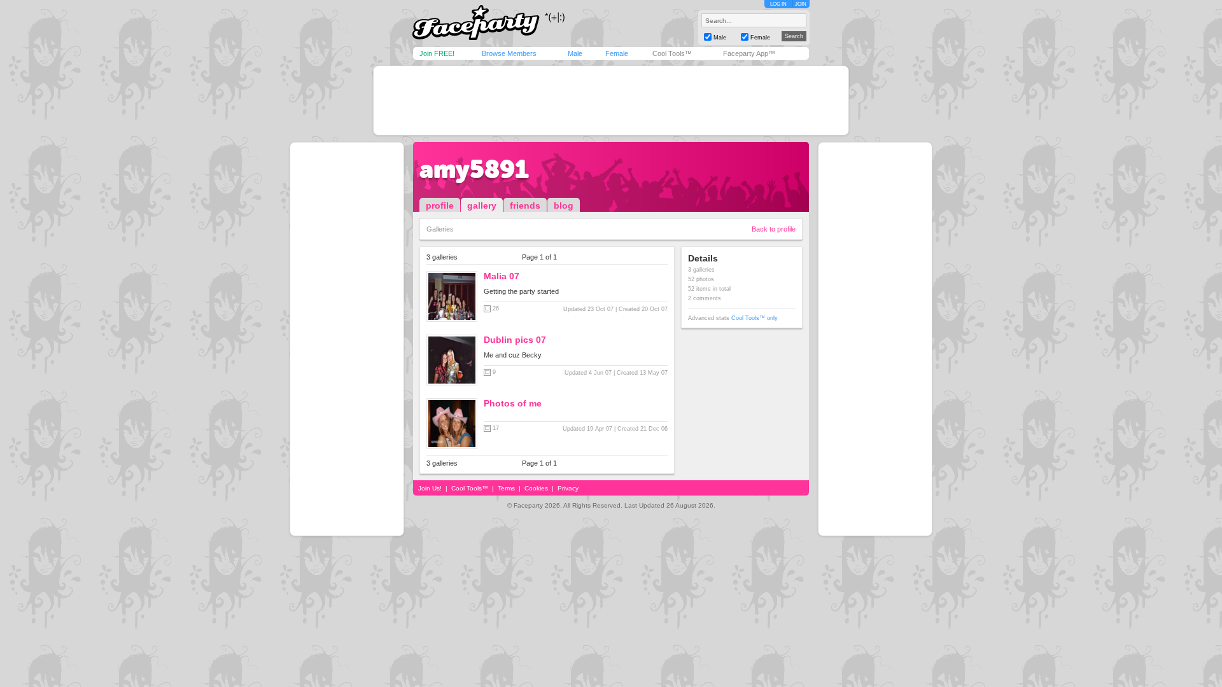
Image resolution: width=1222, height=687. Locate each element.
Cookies (536, 488)
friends (525, 205)
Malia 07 (501, 276)
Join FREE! (436, 53)
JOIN (800, 4)
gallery (481, 205)
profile (440, 205)
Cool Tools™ (672, 53)
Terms (506, 488)
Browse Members (509, 53)
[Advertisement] (611, 100)
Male (575, 53)
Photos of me (513, 403)
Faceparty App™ (749, 53)
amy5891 (474, 169)
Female (616, 53)
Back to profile (774, 229)
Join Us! (430, 488)
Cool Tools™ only (754, 318)
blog (563, 205)
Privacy (568, 488)
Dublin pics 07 (515, 340)
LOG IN (778, 4)
